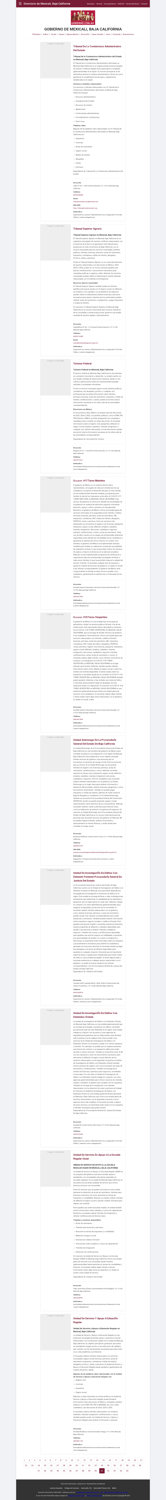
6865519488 (78, 336)
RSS (101, 1492)
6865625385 (78, 1134)
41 (39, 1471)
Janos (108, 34)
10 (72, 1460)
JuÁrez (45, 34)
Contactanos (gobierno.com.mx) (87, 1492)
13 (91, 1460)
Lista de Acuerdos (56, 1488)
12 (84, 1460)
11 (78, 1460)
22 (26, 1465)
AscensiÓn (85, 34)
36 (115, 1465)
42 (45, 1471)
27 (58, 1465)
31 (83, 1465)
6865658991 (78, 1298)
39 (133, 1465)
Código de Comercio (72, 1488)
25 (45, 1465)
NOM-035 (121, 4)
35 (108, 1465)
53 (115, 1471)
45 (64, 1471)
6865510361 (78, 460)
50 (96, 1471)
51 (102, 1471)
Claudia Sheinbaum (132, 4)
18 (122, 1460)
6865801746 (78, 1441)
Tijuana (61, 34)
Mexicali (99, 4)
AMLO (114, 1488)
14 (97, 1460)
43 (51, 1471)
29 (70, 1465)
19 (129, 1460)
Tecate (53, 34)
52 (108, 1471)
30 (77, 1465)
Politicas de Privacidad (94, 1495)
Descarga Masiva (110, 4)
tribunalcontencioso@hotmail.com (85, 201)
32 (89, 1465)
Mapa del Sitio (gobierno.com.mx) (116, 1492)
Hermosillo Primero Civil (102, 1488)
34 (102, 1465)
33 (96, 1465)
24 (39, 1465)
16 (110, 1460)
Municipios (91, 4)
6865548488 (78, 195)
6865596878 (78, 992)
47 (77, 1471)
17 (116, 1460)
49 (89, 1471)
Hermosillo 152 (86, 1488)
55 (127, 1471)
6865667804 (78, 596)
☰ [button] (20, 3)
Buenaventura (128, 34)
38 (127, 1465)
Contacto (144, 4)
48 (83, 1471)
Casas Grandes (97, 34)
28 (64, 1465)
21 (141, 1460)
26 (51, 1465)
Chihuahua (36, 34)
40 (140, 1465)
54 (121, 1471)
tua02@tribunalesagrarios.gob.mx (85, 343)
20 (135, 1460)
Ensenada (117, 34)
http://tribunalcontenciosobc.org (85, 208)
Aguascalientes (73, 34)
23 (32, 1465)
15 (103, 1460)
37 (121, 1465)
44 (58, 1471)
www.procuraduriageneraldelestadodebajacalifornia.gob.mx (95, 852)
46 (70, 1471)
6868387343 (78, 846)
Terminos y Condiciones (76, 1495)
